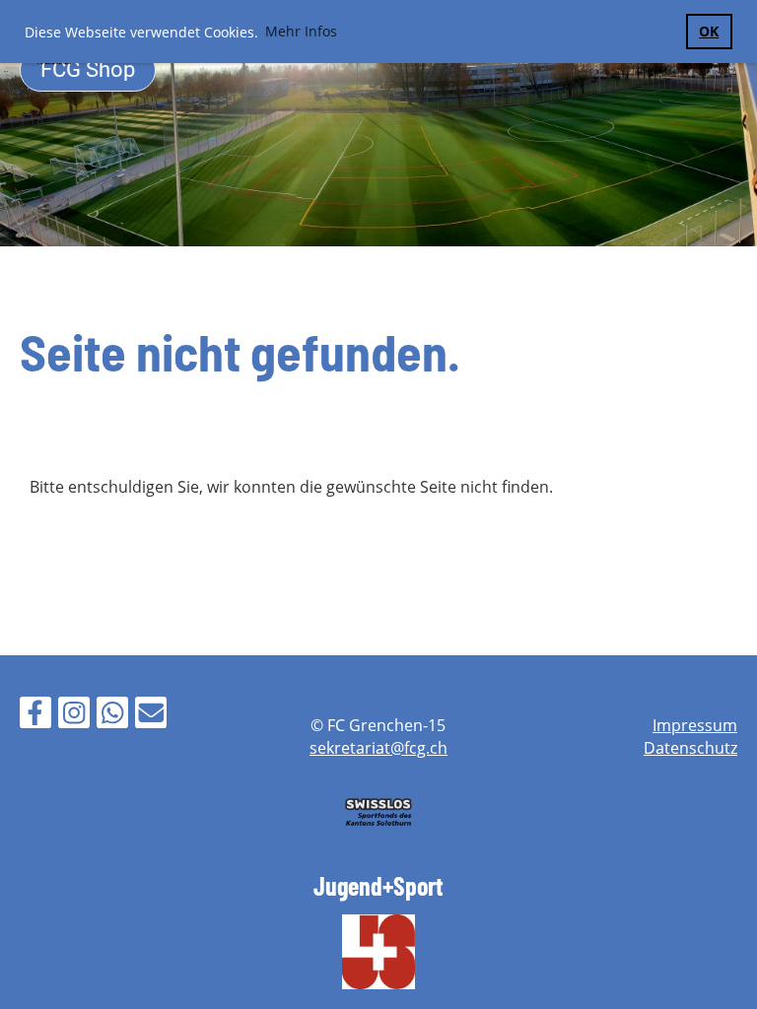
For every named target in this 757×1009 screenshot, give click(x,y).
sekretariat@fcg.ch (378, 748)
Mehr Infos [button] (301, 31)
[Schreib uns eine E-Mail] (151, 716)
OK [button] (709, 31)
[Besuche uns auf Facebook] (35, 716)
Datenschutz (690, 748)
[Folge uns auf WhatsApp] (112, 716)
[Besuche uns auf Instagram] (74, 716)
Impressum (695, 725)
